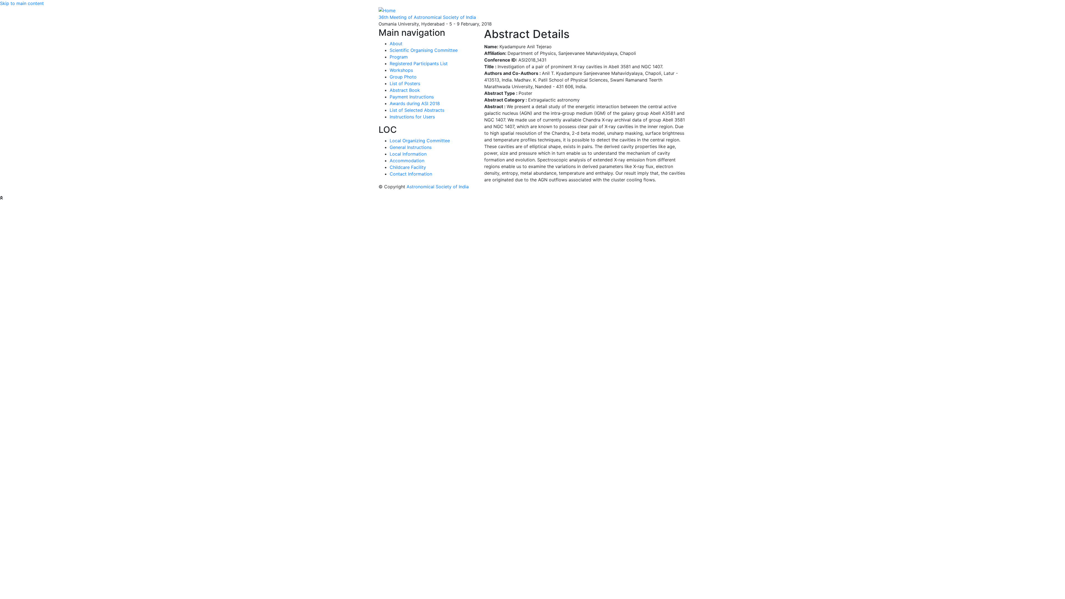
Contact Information (411, 174)
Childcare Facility (408, 167)
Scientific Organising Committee (424, 50)
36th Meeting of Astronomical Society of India (427, 17)
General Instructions (411, 147)
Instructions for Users (412, 117)
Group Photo (403, 77)
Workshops (401, 70)
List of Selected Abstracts (417, 110)
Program (399, 57)
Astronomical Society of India (438, 186)
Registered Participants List (419, 63)
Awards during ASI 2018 (415, 103)
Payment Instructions (412, 97)
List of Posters (405, 83)
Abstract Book (405, 90)
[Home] (387, 10)
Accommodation (407, 160)
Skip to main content (22, 3)
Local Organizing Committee (420, 140)
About (396, 43)
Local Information (408, 154)
